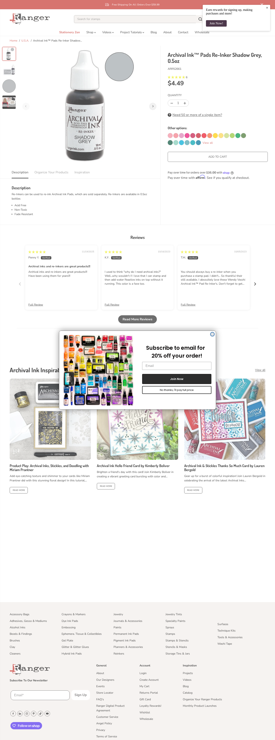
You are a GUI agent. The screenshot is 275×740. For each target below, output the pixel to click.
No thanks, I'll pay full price (177, 390)
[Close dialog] (212, 334)
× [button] (267, 7)
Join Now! (216, 23)
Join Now (176, 379)
